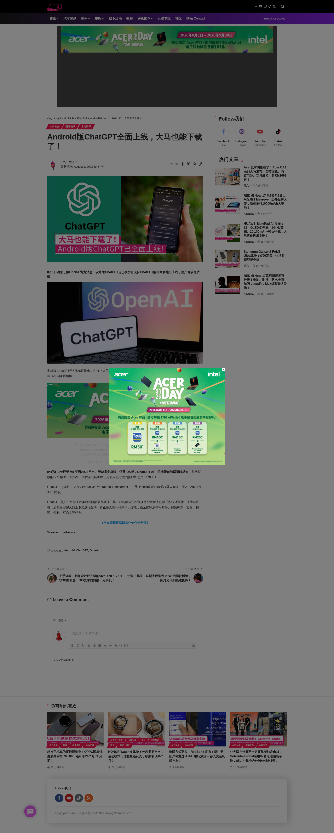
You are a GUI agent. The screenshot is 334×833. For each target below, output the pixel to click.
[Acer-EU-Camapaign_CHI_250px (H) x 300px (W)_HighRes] (167, 416)
